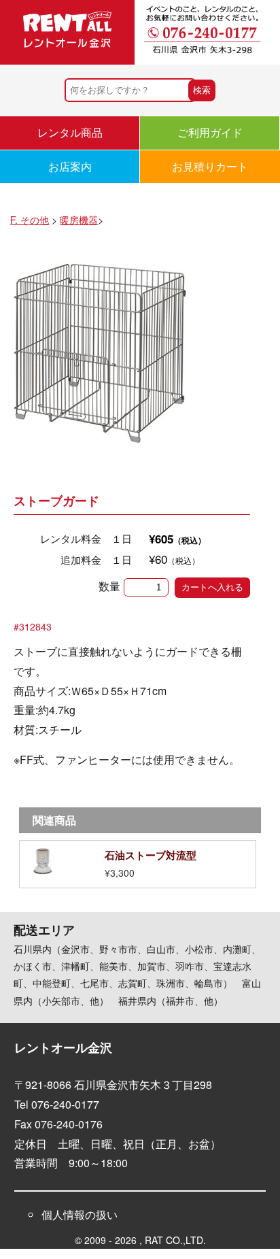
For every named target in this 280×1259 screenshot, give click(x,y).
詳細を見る (138, 864)
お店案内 (70, 166)
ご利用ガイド (210, 132)
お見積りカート (210, 166)
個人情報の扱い (79, 1214)
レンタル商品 (70, 132)
